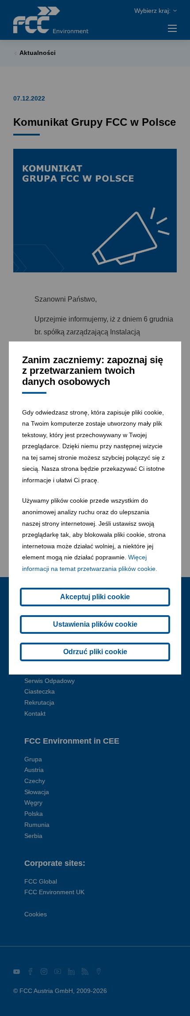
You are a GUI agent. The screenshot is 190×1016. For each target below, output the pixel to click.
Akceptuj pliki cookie (95, 597)
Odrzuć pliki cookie (95, 651)
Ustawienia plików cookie (95, 624)
